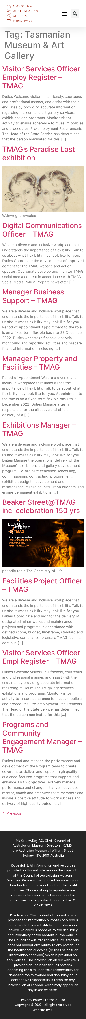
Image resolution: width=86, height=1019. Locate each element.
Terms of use (55, 1000)
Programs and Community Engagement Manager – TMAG (42, 737)
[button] (64, 13)
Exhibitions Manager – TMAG (39, 429)
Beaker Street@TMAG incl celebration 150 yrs (41, 506)
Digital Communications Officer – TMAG (42, 229)
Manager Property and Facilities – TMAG (39, 362)
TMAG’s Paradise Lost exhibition (38, 153)
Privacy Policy (31, 1000)
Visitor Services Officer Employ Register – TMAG (41, 77)
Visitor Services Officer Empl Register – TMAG (41, 656)
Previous (11, 813)
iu (52, 1010)
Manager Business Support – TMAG (33, 296)
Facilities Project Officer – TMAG (42, 585)
